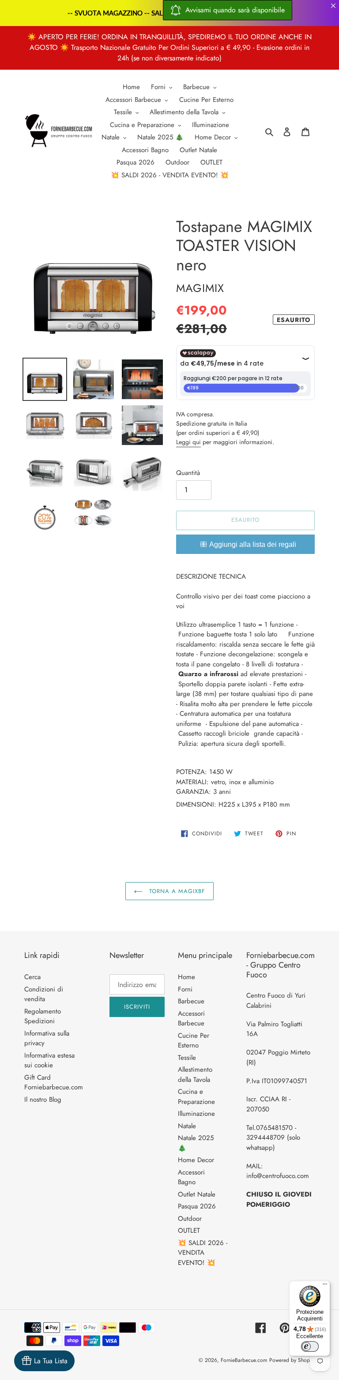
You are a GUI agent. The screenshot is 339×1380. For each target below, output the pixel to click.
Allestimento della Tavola (195, 1075)
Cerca (32, 977)
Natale (187, 1126)
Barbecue (191, 1001)
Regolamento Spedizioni (42, 1016)
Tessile (187, 1057)
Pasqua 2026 (197, 1206)
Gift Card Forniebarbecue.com (53, 1082)
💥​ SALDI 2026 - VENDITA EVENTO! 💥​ (202, 1253)
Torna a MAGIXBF (176, 891)
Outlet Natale (196, 1194)
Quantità (188, 473)
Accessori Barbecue (191, 1018)
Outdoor (190, 1218)
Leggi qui (188, 442)
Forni (185, 989)
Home (186, 977)
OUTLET (189, 1230)
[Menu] (325, 1286)
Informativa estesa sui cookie (49, 1060)
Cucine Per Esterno (193, 1041)
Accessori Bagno (191, 1177)
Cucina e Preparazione (196, 1097)
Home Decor (196, 1160)
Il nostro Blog (42, 1099)
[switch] (310, 1346)
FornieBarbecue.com (244, 1360)
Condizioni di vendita (43, 994)
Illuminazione (196, 1113)
